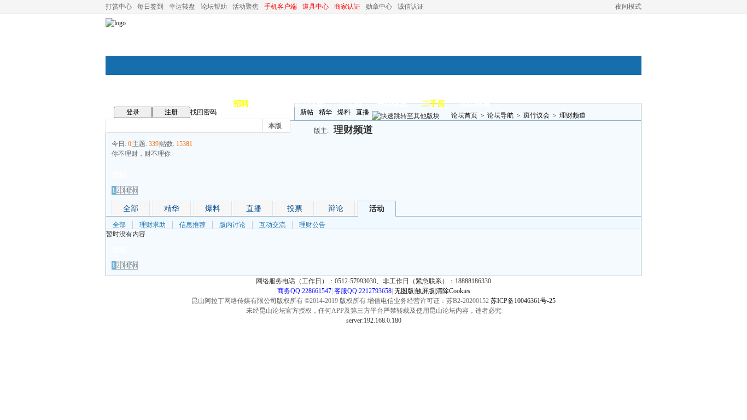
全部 (130, 209)
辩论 (335, 209)
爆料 (344, 112)
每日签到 (150, 6)
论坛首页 (464, 115)
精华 (325, 112)
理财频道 (572, 115)
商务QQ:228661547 (304, 291)
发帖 (119, 175)
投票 (294, 209)
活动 (376, 209)
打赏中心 (119, 6)
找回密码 (203, 112)
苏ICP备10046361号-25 (523, 301)
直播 (362, 112)
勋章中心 (379, 6)
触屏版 (425, 291)
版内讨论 (232, 225)
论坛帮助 (214, 6)
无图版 (404, 291)
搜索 (310, 125)
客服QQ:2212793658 (363, 291)
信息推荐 (192, 225)
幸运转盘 (182, 6)
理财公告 (312, 225)
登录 (132, 112)
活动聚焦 (245, 6)
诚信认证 (411, 6)
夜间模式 (628, 6)
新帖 (306, 112)
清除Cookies (453, 291)
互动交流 (272, 225)
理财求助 (152, 225)
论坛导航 (500, 115)
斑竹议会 (536, 115)
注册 (171, 112)
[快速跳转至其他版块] (406, 116)
